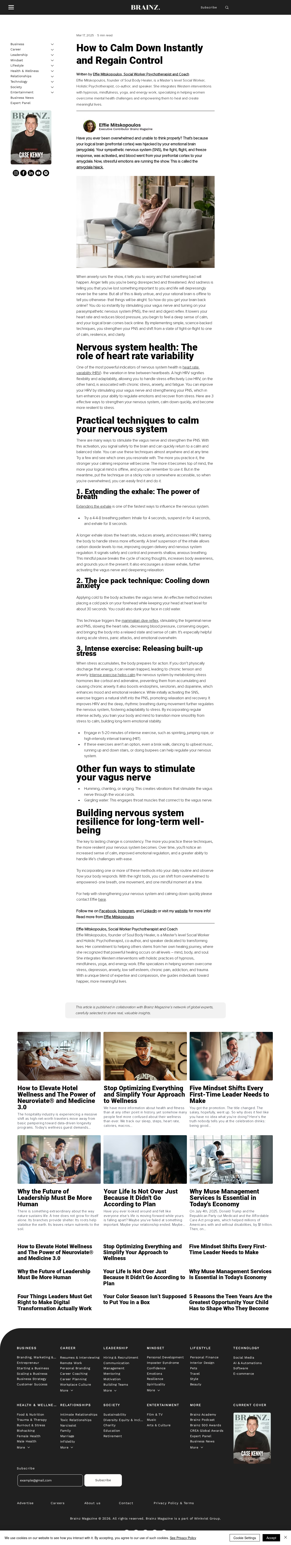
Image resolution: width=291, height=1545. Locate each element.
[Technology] (52, 81)
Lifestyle (17, 65)
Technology (18, 81)
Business (17, 44)
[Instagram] (16, 173)
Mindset (16, 60)
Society (16, 87)
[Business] (52, 44)
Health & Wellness (24, 71)
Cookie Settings (244, 1537)
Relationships (20, 76)
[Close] (285, 1537)
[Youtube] (38, 173)
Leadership (19, 55)
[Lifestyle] (52, 65)
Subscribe (209, 7)
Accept (271, 1537)
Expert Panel (20, 103)
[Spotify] (46, 173)
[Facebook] (23, 173)
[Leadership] (52, 55)
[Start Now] (59, 1107)
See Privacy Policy (183, 1537)
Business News (22, 97)
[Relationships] (52, 76)
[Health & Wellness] (52, 71)
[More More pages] (72, 1390)
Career (15, 49)
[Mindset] (52, 60)
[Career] (52, 49)
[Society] (52, 87)
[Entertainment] (52, 92)
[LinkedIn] (31, 173)
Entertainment (21, 92)
